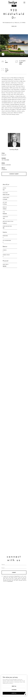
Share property (14, 118)
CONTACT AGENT (14, 173)
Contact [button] (14, 124)
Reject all (14, 686)
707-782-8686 (5, 159)
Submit (14, 572)
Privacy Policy (10, 581)
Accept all (14, 693)
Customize (14, 689)
